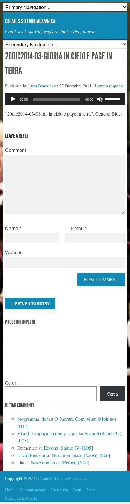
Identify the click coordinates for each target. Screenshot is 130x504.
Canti (76, 490)
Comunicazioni (32, 490)
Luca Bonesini (40, 86)
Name (13, 228)
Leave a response (109, 86)
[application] (65, 99)
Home (10, 490)
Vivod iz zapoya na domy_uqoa (47, 433)
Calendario (59, 490)
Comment (15, 150)
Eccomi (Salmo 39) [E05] (68, 448)
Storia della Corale (21, 498)
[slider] (113, 98)
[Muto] (100, 99)
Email (78, 228)
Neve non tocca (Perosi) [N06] (81, 455)
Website (14, 252)
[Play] (13, 99)
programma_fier (32, 419)
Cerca (10, 382)
